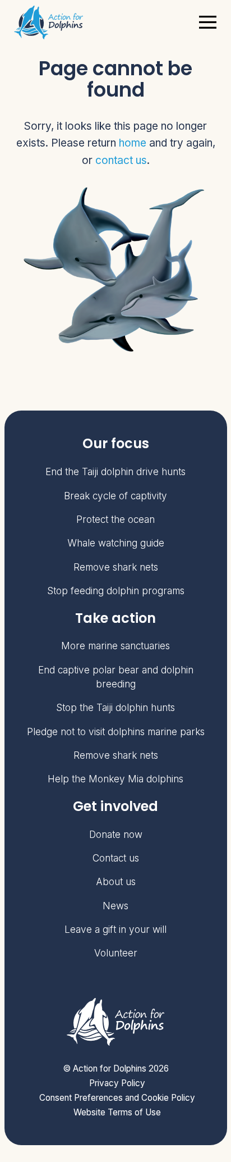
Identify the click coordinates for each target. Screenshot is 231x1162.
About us (116, 881)
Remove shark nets (115, 567)
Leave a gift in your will (115, 929)
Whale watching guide (115, 543)
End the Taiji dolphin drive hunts (115, 471)
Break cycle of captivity (115, 496)
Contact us (116, 858)
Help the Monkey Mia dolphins (115, 779)
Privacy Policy (117, 1083)
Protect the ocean (115, 519)
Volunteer (115, 953)
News (115, 906)
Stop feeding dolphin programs (115, 590)
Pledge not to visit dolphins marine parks (116, 731)
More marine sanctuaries (115, 645)
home (132, 142)
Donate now (115, 834)
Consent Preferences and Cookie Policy (117, 1097)
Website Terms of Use (117, 1112)
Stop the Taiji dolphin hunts (115, 707)
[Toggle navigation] (207, 22)
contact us (121, 160)
